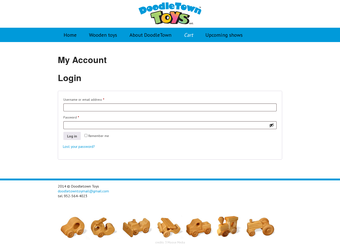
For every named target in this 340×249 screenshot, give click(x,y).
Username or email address (89, 99)
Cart (188, 35)
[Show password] (271, 125)
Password (77, 117)
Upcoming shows (224, 35)
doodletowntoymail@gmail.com (83, 191)
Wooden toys (103, 35)
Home (70, 35)
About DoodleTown (150, 35)
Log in (72, 136)
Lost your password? (79, 146)
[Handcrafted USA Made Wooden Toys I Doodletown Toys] (170, 13)
